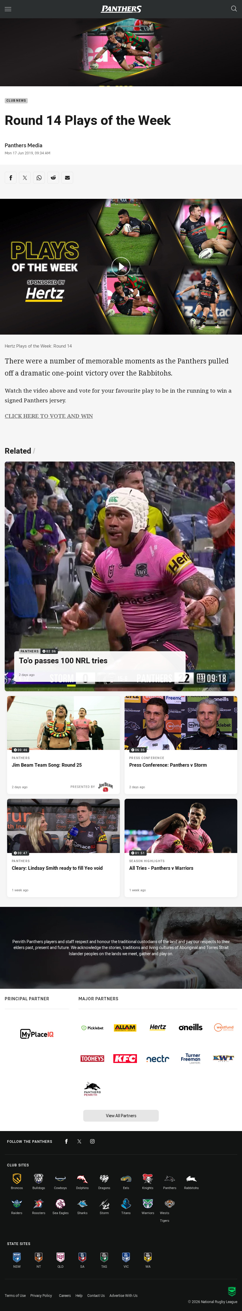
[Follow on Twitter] (79, 1141)
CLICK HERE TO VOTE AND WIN (49, 416)
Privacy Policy (41, 1295)
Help (79, 1295)
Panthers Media (23, 145)
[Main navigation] (8, 9)
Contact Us (96, 1295)
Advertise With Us (123, 1295)
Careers (65, 1295)
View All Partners (121, 1115)
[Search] (234, 9)
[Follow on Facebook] (66, 1141)
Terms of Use (15, 1295)
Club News (16, 101)
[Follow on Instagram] (92, 1141)
